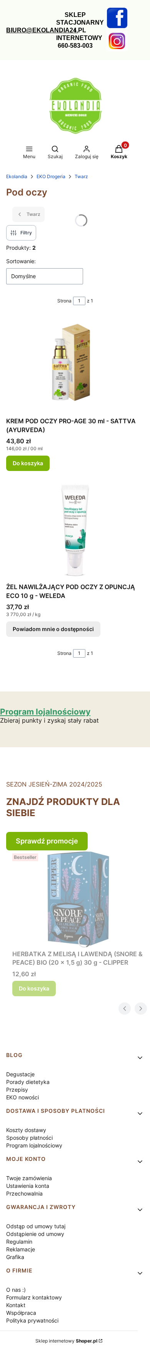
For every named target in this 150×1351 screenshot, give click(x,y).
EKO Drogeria (51, 176)
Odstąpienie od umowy (35, 1234)
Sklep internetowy (66, 1341)
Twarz (81, 176)
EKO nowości (22, 1097)
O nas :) (16, 1289)
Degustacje (20, 1074)
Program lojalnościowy (34, 1145)
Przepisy (17, 1089)
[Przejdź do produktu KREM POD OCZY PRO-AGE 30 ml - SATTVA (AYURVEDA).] (75, 365)
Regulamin (19, 1241)
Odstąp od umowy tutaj (35, 1226)
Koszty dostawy (26, 1130)
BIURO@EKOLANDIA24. (42, 30)
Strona (64, 301)
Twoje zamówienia (29, 1178)
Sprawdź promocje (47, 841)
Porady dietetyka (28, 1082)
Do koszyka (28, 463)
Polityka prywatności (32, 1320)
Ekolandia (16, 176)
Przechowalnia (24, 1193)
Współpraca (21, 1312)
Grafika (15, 1257)
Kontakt (15, 1305)
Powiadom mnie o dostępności (53, 629)
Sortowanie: (21, 261)
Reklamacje (20, 1249)
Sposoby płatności (29, 1137)
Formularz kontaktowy (34, 1297)
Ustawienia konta (27, 1185)
